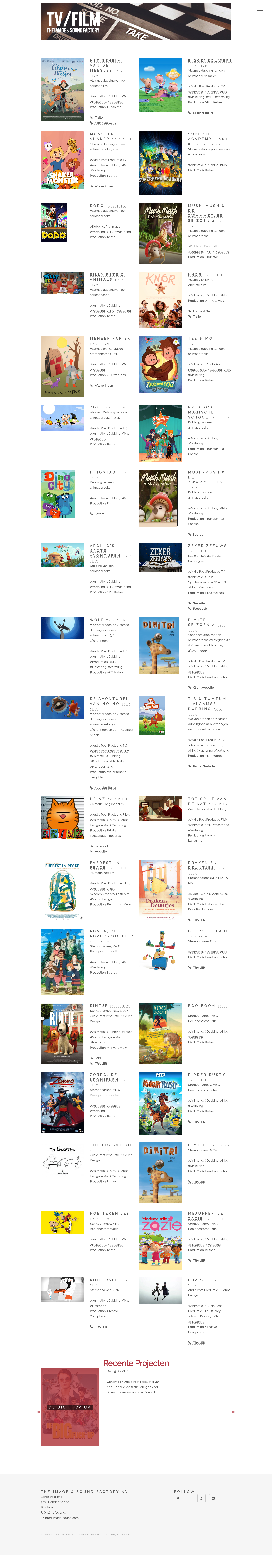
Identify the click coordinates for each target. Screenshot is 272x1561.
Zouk (97, 407)
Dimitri (198, 1145)
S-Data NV (123, 1534)
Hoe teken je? (110, 1213)
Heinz (98, 799)
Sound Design (102, 899)
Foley (112, 820)
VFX (210, 97)
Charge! (199, 1280)
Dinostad (103, 472)
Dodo (97, 206)
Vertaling (116, 101)
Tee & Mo (200, 338)
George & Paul (208, 931)
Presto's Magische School (201, 412)
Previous (38, 1412)
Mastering (99, 101)
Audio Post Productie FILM (110, 750)
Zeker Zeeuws (208, 546)
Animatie (98, 96)
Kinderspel (106, 1280)
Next (233, 1412)
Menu (260, 10)
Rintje (99, 1006)
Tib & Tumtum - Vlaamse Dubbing (207, 703)
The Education (111, 1145)
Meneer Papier (110, 338)
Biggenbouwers (210, 60)
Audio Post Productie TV (207, 86)
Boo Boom (202, 1006)
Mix (126, 96)
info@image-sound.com (61, 1518)
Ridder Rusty (207, 1075)
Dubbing (114, 96)
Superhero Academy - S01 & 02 (208, 139)
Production (100, 662)
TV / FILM (198, 66)
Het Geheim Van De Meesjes (106, 65)
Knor (195, 274)
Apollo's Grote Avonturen (105, 550)
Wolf (97, 620)
